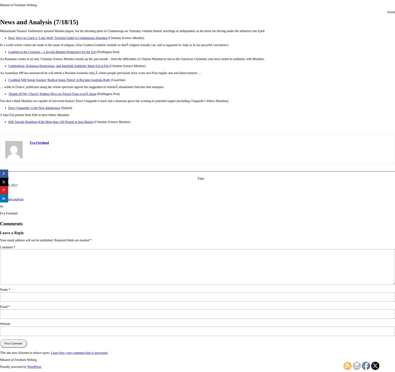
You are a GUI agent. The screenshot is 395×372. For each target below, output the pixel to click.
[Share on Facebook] (4, 174)
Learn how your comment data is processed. (79, 353)
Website (5, 324)
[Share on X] (4, 182)
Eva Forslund (39, 142)
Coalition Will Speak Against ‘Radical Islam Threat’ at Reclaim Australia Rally (59, 80)
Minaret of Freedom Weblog (18, 5)
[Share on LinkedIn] (4, 198)
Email (5, 306)
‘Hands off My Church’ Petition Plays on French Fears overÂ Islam (52, 94)
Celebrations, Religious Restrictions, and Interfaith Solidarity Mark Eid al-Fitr (58, 66)
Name (5, 289)
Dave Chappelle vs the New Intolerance (34, 108)
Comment (7, 247)
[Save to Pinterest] (4, 190)
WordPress (34, 367)
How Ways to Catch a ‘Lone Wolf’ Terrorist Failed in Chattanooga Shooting (57, 38)
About (391, 12)
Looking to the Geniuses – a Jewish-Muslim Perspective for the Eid (52, 52)
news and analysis (11, 199)
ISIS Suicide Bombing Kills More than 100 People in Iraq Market (50, 122)
